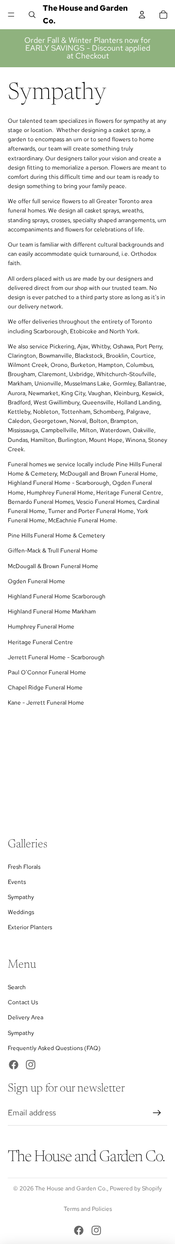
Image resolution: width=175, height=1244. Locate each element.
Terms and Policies (88, 1209)
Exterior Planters (30, 928)
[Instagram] (30, 1065)
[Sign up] (157, 1113)
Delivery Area (25, 1018)
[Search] (32, 14)
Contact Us (23, 1003)
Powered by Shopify (136, 1188)
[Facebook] (13, 1065)
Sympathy (21, 897)
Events (17, 882)
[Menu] (11, 14)
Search (17, 988)
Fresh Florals (24, 867)
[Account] (142, 14)
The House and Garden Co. (71, 1188)
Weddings (21, 913)
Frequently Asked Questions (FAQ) (54, 1048)
